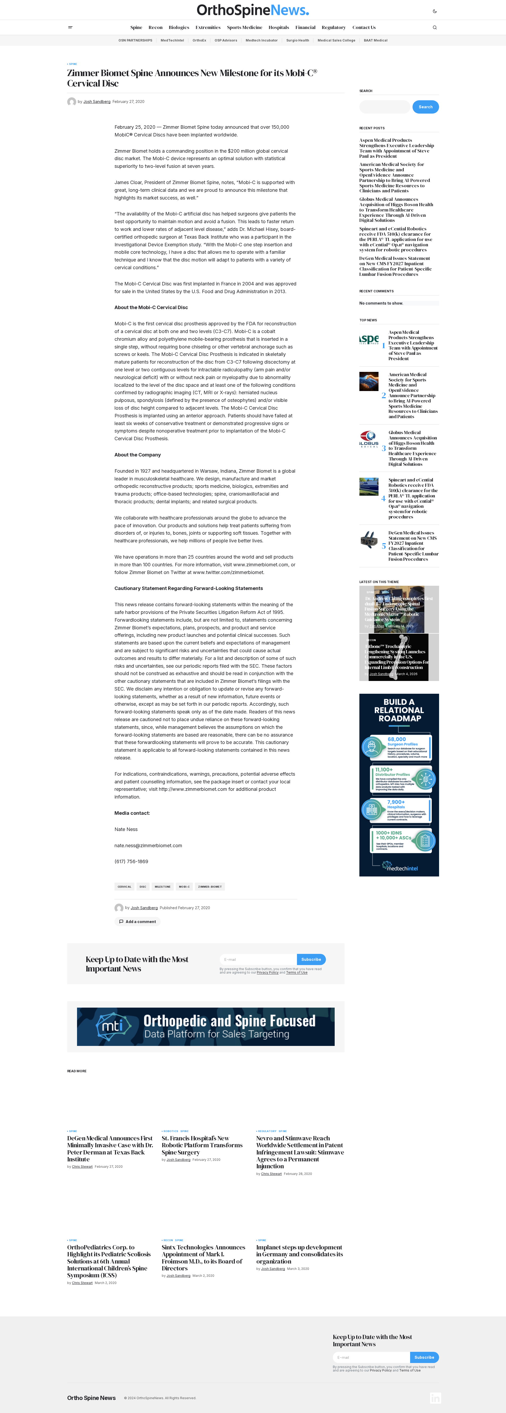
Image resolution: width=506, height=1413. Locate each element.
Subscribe (311, 959)
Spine (73, 64)
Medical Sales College (336, 40)
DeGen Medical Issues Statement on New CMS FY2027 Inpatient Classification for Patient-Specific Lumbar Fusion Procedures (395, 266)
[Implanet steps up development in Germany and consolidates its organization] (300, 1211)
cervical (124, 886)
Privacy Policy (268, 972)
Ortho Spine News (91, 1397)
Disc (143, 886)
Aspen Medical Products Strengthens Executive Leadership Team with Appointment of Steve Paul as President (396, 148)
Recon (168, 1240)
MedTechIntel (172, 40)
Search (366, 91)
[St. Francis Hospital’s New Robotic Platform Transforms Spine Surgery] (206, 1102)
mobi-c (184, 886)
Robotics (171, 1131)
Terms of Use (297, 972)
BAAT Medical (376, 40)
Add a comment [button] (141, 921)
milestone (163, 886)
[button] (435, 11)
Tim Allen (376, 626)
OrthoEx (199, 40)
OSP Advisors (226, 40)
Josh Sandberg (381, 674)
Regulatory (267, 1131)
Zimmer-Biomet (210, 886)
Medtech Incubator (262, 40)
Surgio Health (297, 40)
